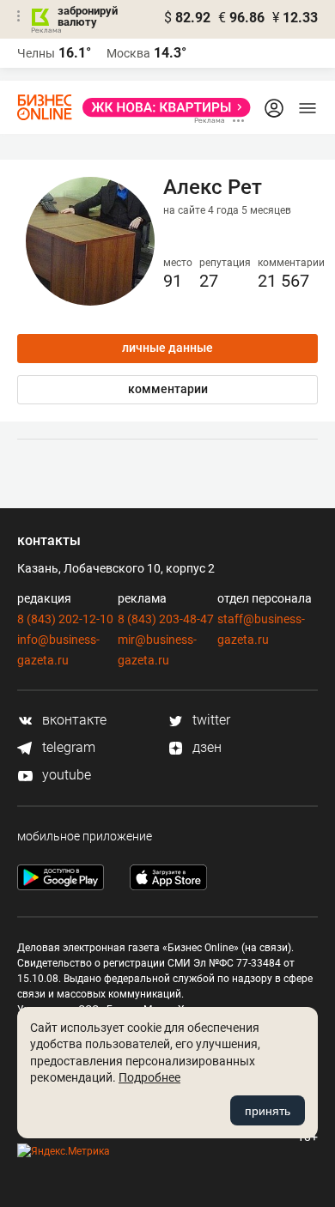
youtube (65, 775)
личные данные (167, 348)
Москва (128, 53)
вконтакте (73, 720)
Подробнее (149, 1077)
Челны (36, 53)
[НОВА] (161, 107)
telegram (67, 747)
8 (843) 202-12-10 (65, 619)
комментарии (168, 389)
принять (267, 1111)
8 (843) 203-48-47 (166, 619)
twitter (209, 720)
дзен (205, 747)
